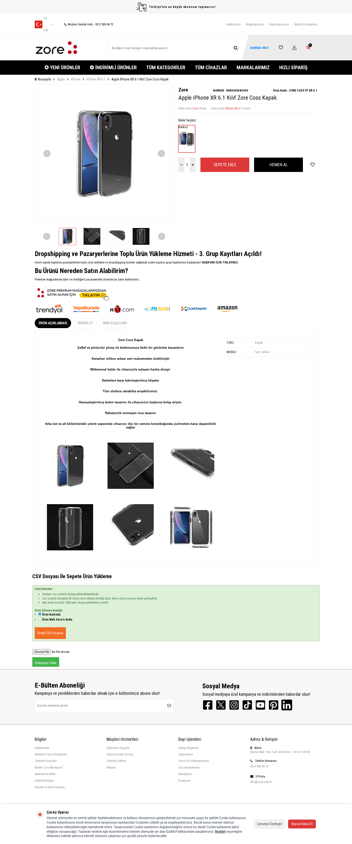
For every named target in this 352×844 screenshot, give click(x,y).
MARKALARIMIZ (253, 67)
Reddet (220, 831)
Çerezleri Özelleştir (269, 824)
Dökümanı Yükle (46, 663)
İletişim (111, 767)
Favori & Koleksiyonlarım (193, 761)
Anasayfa (44, 79)
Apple (61, 79)
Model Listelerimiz (306, 24)
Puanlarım (184, 780)
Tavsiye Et (85, 323)
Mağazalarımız (255, 24)
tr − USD (46, 24)
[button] (47, 153)
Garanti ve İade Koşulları (50, 787)
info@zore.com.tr (261, 782)
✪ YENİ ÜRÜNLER (62, 67)
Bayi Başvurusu (279, 24)
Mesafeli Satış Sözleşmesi (51, 754)
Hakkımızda (233, 24)
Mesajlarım (185, 774)
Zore (183, 90)
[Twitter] (221, 705)
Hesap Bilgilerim (188, 748)
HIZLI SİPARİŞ (293, 67)
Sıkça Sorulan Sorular (120, 754)
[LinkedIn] (286, 705)
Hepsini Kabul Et (302, 824)
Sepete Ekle (225, 164)
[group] (104, 153)
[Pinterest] (273, 705)
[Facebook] (207, 705)
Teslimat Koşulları (46, 761)
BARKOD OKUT (259, 48)
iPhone (75, 79)
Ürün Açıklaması (53, 323)
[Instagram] (234, 705)
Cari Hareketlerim (189, 767)
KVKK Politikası (44, 780)
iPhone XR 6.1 (95, 79)
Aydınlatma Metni (45, 774)
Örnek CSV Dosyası (50, 633)
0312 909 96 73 (259, 766)
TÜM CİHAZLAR (211, 67)
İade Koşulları (114, 323)
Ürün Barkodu (51, 614)
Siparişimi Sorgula (118, 748)
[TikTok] (247, 705)
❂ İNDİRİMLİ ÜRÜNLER (113, 67)
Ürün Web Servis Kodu (57, 619)
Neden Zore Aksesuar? (49, 767)
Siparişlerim (185, 754)
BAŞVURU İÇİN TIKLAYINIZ (219, 262)
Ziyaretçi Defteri (116, 761)
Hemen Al (279, 164)
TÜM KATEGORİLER (165, 67)
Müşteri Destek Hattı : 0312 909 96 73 (90, 24)
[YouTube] (260, 705)
